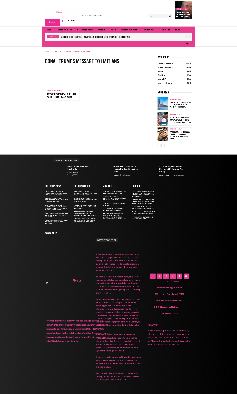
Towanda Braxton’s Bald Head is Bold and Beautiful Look (125, 169)
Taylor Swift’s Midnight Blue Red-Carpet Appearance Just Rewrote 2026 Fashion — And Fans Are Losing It (143, 194)
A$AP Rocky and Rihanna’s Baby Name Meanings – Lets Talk (114, 192)
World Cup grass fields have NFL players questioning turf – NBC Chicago (86, 206)
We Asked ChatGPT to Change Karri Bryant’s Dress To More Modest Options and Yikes (143, 201)
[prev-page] (159, 145)
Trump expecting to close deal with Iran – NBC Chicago (183, 14)
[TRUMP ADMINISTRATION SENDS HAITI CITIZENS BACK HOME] (62, 76)
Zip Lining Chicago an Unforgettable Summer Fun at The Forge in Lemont (114, 198)
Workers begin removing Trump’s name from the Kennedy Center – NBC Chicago (95, 37)
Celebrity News (72, 173)
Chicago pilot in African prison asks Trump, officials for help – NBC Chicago (56, 193)
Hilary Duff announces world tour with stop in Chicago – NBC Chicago (56, 222)
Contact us (51, 233)
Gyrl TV (157, 306)
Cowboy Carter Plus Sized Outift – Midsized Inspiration (143, 207)
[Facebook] (153, 276)
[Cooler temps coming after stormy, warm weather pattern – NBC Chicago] (163, 103)
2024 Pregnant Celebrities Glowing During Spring (113, 209)
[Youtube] (186, 276)
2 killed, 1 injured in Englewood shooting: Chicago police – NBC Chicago (85, 193)
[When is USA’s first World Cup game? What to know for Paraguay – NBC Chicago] (163, 118)
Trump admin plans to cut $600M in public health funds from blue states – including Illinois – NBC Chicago (56, 207)
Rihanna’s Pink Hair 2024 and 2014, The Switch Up (142, 218)
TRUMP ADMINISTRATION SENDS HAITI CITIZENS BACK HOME (61, 95)
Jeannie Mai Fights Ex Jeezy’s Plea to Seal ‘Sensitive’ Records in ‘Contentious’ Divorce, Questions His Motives (114, 216)
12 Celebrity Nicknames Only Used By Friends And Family (171, 169)
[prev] (184, 36)
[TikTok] (173, 276)
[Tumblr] (179, 276)
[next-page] (163, 145)
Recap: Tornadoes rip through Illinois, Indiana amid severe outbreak (85, 200)
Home (47, 51)
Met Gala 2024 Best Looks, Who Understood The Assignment (143, 212)
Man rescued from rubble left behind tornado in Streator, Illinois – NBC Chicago (180, 135)
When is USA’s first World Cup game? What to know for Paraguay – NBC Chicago (180, 119)
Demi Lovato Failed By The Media (78, 167)
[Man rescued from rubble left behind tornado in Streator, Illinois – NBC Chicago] (163, 134)
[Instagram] (159, 276)
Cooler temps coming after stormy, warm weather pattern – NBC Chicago (180, 104)
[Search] (169, 16)
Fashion (116, 175)
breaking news (182, 9)
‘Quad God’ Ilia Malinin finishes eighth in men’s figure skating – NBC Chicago (57, 215)
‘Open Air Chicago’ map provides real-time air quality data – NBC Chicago (56, 200)
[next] (188, 36)
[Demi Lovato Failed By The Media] (59, 170)
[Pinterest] (166, 276)
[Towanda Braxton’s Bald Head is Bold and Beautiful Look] (105, 170)
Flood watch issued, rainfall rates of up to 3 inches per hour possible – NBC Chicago (85, 220)
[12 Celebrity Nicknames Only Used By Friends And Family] (151, 170)
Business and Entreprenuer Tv (173, 306)
